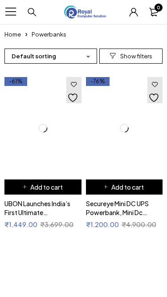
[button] (42, 187)
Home (13, 34)
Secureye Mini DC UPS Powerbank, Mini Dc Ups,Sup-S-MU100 (118, 212)
